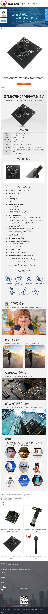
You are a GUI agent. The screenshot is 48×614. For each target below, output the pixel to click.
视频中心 (6, 574)
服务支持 (3, 577)
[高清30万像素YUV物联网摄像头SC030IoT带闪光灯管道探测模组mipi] (35, 516)
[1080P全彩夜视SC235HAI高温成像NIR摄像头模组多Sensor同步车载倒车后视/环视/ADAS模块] (12, 516)
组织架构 (9, 564)
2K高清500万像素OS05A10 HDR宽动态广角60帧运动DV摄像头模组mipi (21, 497)
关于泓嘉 (3, 563)
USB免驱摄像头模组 (8, 569)
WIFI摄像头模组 (21, 569)
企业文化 (6, 564)
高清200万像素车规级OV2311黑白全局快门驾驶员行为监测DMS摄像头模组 (17, 494)
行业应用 (3, 572)
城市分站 (2, 612)
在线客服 (3, 21)
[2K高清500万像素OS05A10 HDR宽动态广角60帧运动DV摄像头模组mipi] (12, 544)
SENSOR (6, 497)
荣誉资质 (16, 564)
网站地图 (41, 609)
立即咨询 (24, 83)
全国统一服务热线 (24, 588)
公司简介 (2, 564)
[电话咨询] (46, 10)
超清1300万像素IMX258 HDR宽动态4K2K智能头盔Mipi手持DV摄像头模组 (17, 495)
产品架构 (2, 569)
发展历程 (13, 564)
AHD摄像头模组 (27, 569)
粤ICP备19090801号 (34, 609)
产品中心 (3, 568)
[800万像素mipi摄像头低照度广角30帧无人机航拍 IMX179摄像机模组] (35, 544)
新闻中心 (3, 582)
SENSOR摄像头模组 (15, 569)
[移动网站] (46, 16)
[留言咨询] (46, 13)
